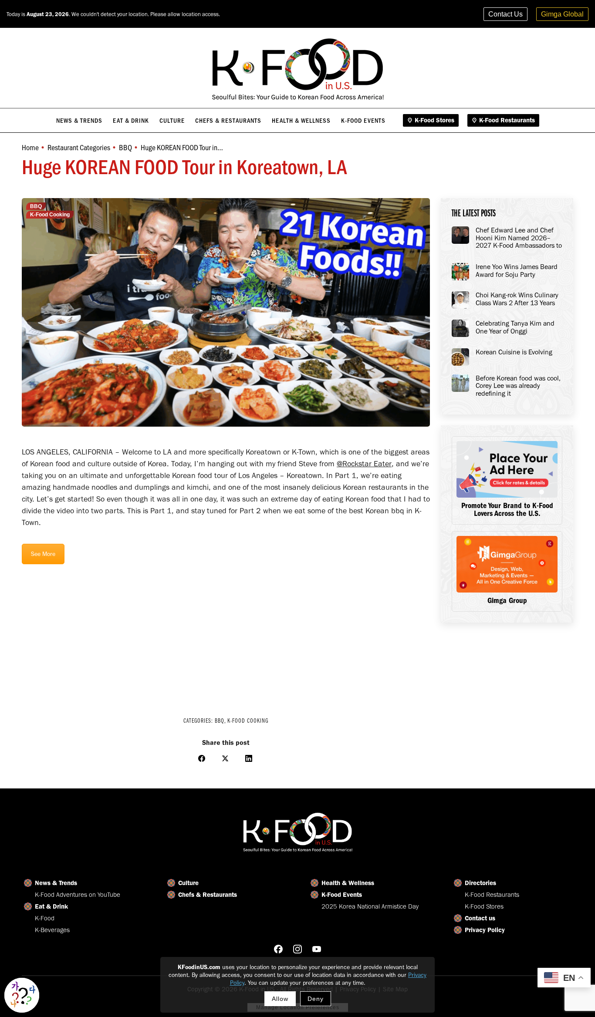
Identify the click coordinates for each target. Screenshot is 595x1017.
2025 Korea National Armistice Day (370, 906)
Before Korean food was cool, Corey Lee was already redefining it (518, 385)
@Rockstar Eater (364, 463)
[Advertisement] (226, 635)
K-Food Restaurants (492, 895)
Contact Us (505, 14)
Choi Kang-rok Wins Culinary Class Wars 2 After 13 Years (517, 298)
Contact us (480, 918)
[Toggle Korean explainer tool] (21, 995)
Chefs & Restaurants (207, 895)
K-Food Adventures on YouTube (77, 895)
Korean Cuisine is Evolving (514, 352)
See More (43, 554)
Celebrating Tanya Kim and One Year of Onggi (515, 327)
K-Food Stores (484, 906)
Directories (480, 883)
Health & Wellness (347, 883)
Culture (188, 883)
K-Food (44, 918)
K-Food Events (341, 895)
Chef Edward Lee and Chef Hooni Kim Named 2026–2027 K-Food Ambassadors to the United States (519, 238)
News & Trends (56, 883)
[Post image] (460, 235)
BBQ (36, 206)
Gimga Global (562, 14)
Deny (316, 998)
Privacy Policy (485, 930)
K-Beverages (52, 930)
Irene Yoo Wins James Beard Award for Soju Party (517, 270)
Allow (280, 998)
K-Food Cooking (50, 215)
